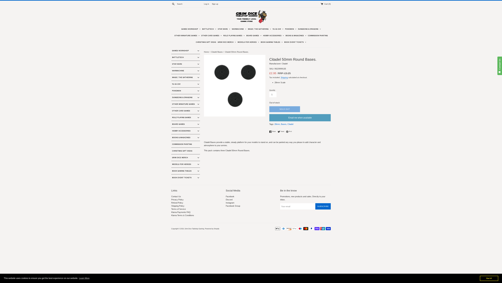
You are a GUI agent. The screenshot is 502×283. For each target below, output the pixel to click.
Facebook (230, 196)
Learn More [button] (84, 278)
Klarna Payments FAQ (180, 212)
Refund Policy (177, 203)
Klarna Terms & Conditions (182, 215)
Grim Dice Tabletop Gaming (194, 229)
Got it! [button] (489, 278)
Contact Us (176, 196)
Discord (229, 199)
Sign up (215, 4)
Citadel (290, 124)
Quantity (272, 90)
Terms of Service (178, 209)
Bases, (284, 124)
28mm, (277, 124)
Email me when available (300, 118)
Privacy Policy (177, 199)
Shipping (284, 77)
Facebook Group (233, 206)
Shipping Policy (177, 206)
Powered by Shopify (212, 229)
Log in (206, 4)
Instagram (230, 203)
